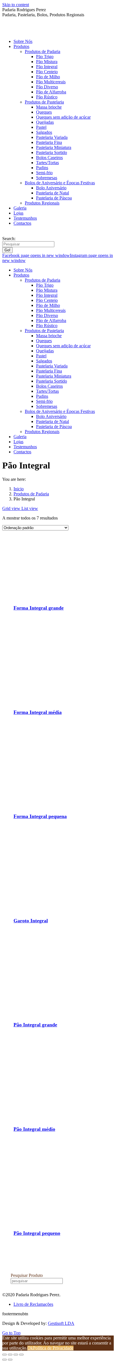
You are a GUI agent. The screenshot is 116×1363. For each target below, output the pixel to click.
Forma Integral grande (39, 608)
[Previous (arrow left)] (4, 1359)
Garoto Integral (31, 920)
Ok (30, 1348)
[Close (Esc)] (4, 1354)
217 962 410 (15, 233)
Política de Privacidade (53, 1348)
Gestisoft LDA (61, 1323)
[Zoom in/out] (21, 1354)
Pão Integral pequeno (37, 1233)
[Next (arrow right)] (10, 1359)
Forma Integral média (38, 712)
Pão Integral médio (34, 1129)
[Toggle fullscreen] (16, 1354)
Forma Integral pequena (40, 816)
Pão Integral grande (35, 1025)
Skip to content (15, 4)
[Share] (10, 1354)
